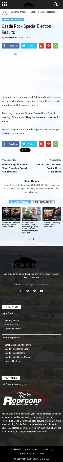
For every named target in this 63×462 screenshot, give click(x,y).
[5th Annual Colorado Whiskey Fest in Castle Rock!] (11, 214)
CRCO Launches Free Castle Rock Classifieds (48, 168)
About (41, 453)
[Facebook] (21, 291)
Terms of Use (11, 324)
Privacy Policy (12, 320)
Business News (9, 219)
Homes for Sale (26, 453)
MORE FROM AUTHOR (42, 202)
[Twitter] (28, 291)
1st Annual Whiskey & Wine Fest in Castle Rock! (51, 224)
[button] (55, 4)
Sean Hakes (11, 37)
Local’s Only (48, 449)
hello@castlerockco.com (38, 284)
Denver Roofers (12, 361)
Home (5, 11)
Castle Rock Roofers (15, 353)
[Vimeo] (35, 291)
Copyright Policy (13, 328)
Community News (19, 11)
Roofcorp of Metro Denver (14, 421)
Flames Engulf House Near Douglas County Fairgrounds (15, 168)
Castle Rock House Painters (18, 357)
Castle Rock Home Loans (17, 349)
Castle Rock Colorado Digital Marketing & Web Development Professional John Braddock (30, 227)
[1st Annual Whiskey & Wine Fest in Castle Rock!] (52, 214)
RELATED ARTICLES (19, 202)
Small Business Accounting (18, 345)
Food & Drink (31, 449)
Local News (15, 449)
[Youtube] (42, 291)
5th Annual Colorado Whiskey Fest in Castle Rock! (11, 224)
